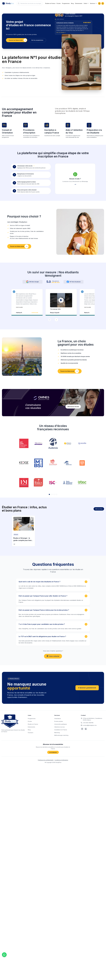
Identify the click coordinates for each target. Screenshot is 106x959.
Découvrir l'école (73, 406)
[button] (61, 301)
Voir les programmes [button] (37, 40)
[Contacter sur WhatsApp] (99, 3)
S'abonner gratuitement (87, 688)
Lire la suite (19, 307)
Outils (85, 3)
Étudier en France (50, 3)
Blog (72, 3)
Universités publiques (60, 724)
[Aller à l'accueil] (8, 3)
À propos (30, 732)
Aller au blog (98, 509)
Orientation (57, 718)
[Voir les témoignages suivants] (56, 319)
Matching (57, 732)
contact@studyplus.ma (89, 725)
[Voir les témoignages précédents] (49, 319)
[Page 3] (53, 494)
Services (92, 3)
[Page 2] (51, 494)
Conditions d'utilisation (61, 760)
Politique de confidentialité (46, 760)
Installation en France (60, 730)
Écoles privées (58, 721)
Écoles (59, 3)
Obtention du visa (59, 727)
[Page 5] (56, 494)
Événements (78, 3)
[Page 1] (49, 494)
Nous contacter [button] (54, 656)
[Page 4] (54, 494)
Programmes (66, 3)
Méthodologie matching (61, 735)
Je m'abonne (53, 752)
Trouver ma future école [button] (16, 40)
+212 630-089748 (88, 722)
